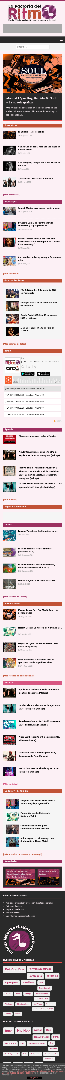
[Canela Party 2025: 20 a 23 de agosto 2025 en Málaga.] (12, 318)
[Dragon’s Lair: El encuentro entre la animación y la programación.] (9, 226)
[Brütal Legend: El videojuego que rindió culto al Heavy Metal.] (12, 842)
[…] (22, 115)
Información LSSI (13, 912)
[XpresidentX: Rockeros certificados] (9, 182)
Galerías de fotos (14, 281)
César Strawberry (23, 1004)
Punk (56, 1037)
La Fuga (28, 993)
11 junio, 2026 (25, 153)
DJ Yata (8, 993)
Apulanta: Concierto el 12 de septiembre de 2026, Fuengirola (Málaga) (39, 691)
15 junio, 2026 (25, 248)
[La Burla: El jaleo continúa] (9, 135)
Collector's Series (42, 998)
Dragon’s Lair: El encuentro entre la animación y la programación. (35, 224)
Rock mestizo (35, 1054)
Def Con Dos (14, 969)
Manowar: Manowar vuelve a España (37, 436)
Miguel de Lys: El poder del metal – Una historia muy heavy (38, 645)
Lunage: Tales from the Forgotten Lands (37, 531)
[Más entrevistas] (11, 195)
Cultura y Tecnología (16, 791)
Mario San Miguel (42, 993)
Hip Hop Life (11, 983)
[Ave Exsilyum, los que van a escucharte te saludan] (9, 166)
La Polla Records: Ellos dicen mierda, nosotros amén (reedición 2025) (36, 566)
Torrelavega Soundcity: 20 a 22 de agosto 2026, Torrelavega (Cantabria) (39, 723)
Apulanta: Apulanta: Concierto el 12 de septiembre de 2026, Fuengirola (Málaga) (39, 453)
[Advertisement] (34, 28)
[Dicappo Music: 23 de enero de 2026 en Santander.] (12, 306)
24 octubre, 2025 (26, 666)
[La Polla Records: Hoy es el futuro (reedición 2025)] (9, 552)
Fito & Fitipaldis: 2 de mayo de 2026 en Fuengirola (38, 291)
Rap (48, 1030)
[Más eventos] (10, 499)
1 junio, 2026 (25, 169)
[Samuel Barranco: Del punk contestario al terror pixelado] (12, 829)
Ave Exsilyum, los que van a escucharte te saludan (39, 164)
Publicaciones (12, 604)
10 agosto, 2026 (26, 229)
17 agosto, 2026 (26, 616)
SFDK (41, 982)
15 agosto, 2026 (26, 135)
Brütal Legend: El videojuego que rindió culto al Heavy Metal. (37, 840)
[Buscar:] (33, 47)
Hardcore (53, 1048)
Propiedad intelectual (15, 909)
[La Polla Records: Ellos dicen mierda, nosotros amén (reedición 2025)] (9, 568)
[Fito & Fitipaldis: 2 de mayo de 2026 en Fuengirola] (12, 293)
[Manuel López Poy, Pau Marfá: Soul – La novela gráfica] (32, 73)
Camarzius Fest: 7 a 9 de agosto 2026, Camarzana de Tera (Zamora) (37, 754)
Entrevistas (10, 126)
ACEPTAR (34, 1078)
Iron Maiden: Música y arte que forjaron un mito (39, 259)
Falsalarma (8, 1004)
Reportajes (10, 202)
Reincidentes (50, 1004)
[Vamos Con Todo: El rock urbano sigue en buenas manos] (9, 150)
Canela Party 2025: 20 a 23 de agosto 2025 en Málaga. (39, 316)
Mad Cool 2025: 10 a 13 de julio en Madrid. (37, 329)
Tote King (8, 1014)
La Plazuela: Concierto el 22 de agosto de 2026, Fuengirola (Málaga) (39, 707)
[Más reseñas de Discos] (15, 597)
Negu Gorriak (44, 988)
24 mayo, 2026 (25, 264)
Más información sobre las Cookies (20, 916)
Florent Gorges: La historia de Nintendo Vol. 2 (40, 629)
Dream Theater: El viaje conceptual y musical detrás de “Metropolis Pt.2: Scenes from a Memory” (39, 241)
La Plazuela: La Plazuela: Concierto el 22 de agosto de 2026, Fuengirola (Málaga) (40, 485)
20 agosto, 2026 (26, 211)
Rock (8, 1031)
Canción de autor (51, 1054)
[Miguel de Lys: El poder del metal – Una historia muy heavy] (9, 647)
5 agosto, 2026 (25, 634)
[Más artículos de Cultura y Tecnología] (22, 854)
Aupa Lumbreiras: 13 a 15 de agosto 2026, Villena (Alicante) (39, 738)
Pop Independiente (12, 1054)
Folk (24, 1054)
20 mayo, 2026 (25, 182)
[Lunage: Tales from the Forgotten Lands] (9, 535)
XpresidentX (29, 982)
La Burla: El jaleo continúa (31, 132)
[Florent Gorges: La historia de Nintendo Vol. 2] (9, 631)
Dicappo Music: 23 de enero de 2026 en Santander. (39, 304)
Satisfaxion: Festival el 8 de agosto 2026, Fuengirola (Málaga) (39, 770)
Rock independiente (37, 1043)
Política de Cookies (14, 906)
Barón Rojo (35, 976)
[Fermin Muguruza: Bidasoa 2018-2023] (9, 584)
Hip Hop (23, 1030)
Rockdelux (52, 976)
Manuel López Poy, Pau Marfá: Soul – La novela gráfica (31, 100)
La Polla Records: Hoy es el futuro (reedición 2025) (35, 550)
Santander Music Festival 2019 (43, 1009)
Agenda (8, 429)
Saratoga (18, 1014)
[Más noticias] (10, 784)
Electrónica (10, 1043)
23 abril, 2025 (25, 584)
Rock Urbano (49, 1059)
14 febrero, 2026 (26, 650)
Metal (38, 1030)
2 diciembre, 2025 (26, 555)
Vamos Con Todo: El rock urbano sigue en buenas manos (39, 148)
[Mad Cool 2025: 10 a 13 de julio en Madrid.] (12, 331)
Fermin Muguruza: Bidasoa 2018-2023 (36, 580)
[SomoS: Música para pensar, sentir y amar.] (9, 211)
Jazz (51, 1043)
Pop (22, 1043)
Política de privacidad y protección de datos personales (29, 903)
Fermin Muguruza (40, 969)
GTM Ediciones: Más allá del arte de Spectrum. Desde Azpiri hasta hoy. (36, 661)
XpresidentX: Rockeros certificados (35, 178)
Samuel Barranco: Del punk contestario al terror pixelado (35, 827)
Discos (8, 525)
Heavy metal (41, 1037)
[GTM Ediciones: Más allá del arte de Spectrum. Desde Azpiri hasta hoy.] (9, 663)
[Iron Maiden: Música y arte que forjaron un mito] (9, 261)
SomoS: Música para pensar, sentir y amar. (39, 208)
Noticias (8, 683)
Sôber (18, 993)
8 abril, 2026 (24, 534)
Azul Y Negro (38, 1004)
